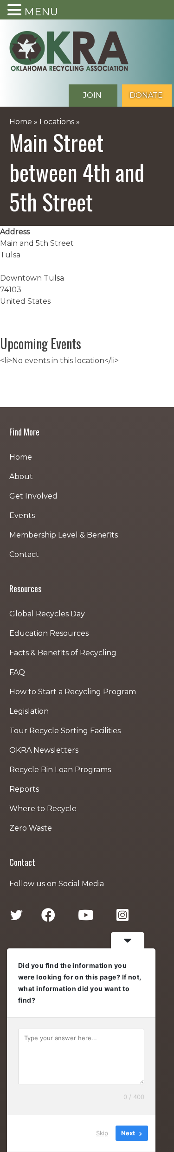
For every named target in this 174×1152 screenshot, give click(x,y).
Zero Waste (30, 828)
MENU (41, 12)
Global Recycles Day (47, 613)
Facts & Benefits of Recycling (62, 652)
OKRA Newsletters (43, 750)
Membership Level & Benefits (63, 535)
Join (92, 95)
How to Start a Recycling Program (72, 691)
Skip (102, 1133)
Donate (146, 95)
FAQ (17, 672)
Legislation (29, 711)
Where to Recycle (43, 808)
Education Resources (49, 633)
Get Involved (33, 496)
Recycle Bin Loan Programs (60, 769)
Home (20, 121)
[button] (15, 10)
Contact (24, 554)
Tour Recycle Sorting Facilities (65, 730)
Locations (56, 121)
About (21, 476)
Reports (24, 789)
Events (22, 515)
